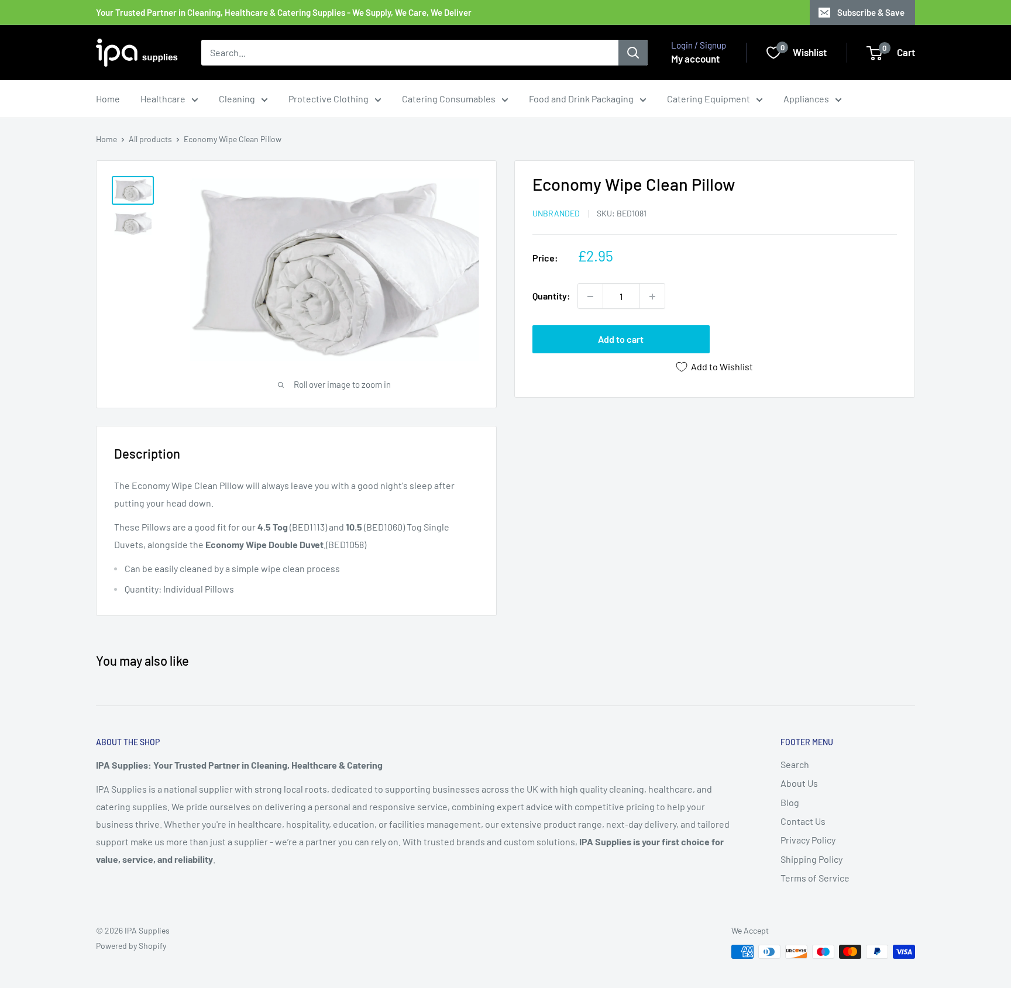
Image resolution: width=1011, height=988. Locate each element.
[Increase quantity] (652, 296)
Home (108, 98)
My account (695, 58)
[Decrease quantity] (590, 296)
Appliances (806, 98)
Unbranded (556, 213)
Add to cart (621, 339)
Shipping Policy (811, 859)
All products (150, 139)
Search (794, 764)
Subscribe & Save (871, 12)
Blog (789, 802)
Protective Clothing (328, 98)
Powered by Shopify (131, 946)
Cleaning (237, 98)
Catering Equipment (708, 98)
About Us (799, 783)
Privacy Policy (807, 839)
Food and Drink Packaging (581, 98)
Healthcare (162, 98)
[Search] (633, 53)
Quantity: (551, 296)
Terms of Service (815, 877)
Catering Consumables (449, 98)
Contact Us (803, 821)
